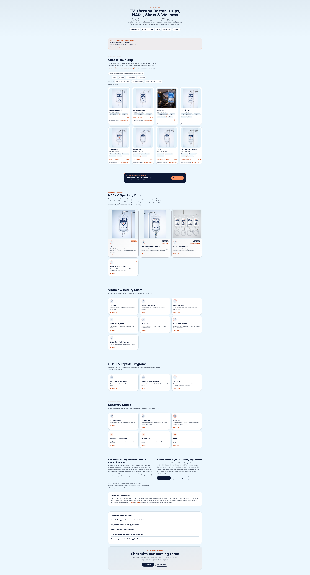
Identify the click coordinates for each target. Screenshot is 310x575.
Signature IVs (135, 29)
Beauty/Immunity (114, 159)
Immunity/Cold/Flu (186, 159)
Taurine (171, 114)
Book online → (148, 564)
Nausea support (131, 77)
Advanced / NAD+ (147, 29)
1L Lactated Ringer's (114, 114)
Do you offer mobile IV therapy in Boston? (125, 524)
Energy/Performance (163, 159)
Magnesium (168, 153)
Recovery (176, 29)
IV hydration (141, 77)
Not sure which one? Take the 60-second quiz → (122, 68)
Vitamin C (112, 156)
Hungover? (184, 119)
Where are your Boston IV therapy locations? (126, 539)
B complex (148, 114)
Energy (114, 77)
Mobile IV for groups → (181, 478)
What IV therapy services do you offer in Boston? (127, 520)
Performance (136, 159)
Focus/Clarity (161, 119)
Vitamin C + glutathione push (153, 81)
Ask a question (161, 564)
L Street (138, 502)
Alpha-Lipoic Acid (161, 116)
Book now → (177, 178)
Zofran (183, 116)
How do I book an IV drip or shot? (122, 529)
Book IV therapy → (164, 478)
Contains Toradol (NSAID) (122, 81)
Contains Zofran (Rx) (137, 81)
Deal (110, 117)
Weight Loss (166, 29)
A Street (131, 502)
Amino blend (137, 156)
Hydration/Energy (138, 117)
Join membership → (124, 120)
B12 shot (124, 114)
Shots (158, 29)
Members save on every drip (146, 68)
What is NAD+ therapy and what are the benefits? (127, 534)
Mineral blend (145, 153)
